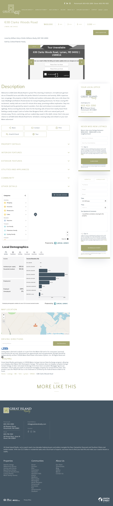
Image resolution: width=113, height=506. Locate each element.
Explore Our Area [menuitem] (82, 9)
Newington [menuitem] (35, 481)
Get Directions (61, 343)
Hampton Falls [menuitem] (36, 474)
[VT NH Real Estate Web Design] (103, 500)
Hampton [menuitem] (34, 472)
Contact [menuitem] (94, 9)
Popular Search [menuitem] (27, 9)
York (20, 374)
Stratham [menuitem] (34, 491)
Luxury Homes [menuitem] (9, 474)
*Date (82, 198)
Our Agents (90, 112)
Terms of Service (86, 254)
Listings (9, 374)
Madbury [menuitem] (34, 477)
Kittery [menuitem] (33, 475)
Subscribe (94, 161)
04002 (32, 374)
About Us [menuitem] (70, 9)
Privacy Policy (7, 359)
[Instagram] (31, 431)
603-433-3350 (88, 3)
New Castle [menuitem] (35, 479)
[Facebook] (28, 431)
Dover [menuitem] (33, 465)
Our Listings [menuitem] (53, 9)
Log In (105, 10)
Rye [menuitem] (32, 488)
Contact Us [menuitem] (59, 474)
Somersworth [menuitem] (36, 489)
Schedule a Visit (100, 179)
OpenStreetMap (58, 334)
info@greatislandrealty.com (37, 424)
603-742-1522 (104, 3)
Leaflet (49, 334)
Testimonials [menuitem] (60, 466)
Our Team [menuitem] (59, 465)
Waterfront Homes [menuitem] (10, 466)
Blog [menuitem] (57, 468)
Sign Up (100, 10)
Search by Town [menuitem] (40, 9)
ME (15, 374)
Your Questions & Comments (88, 211)
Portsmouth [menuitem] (35, 484)
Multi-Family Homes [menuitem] (10, 475)
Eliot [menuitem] (32, 468)
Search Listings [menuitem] (9, 465)
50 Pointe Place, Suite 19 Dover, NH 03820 (12, 437)
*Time (82, 205)
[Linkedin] (34, 431)
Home (3, 374)
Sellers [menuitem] (63, 9)
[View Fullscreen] (3, 321)
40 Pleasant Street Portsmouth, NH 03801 (11, 427)
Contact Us (84, 112)
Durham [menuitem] (34, 466)
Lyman (25, 374)
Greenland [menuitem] (34, 470)
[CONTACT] (101, 32)
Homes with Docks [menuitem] (10, 468)
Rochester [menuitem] (34, 486)
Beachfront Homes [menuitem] (10, 470)
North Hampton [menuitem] (36, 482)
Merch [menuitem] (58, 472)
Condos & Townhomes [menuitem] (11, 472)
